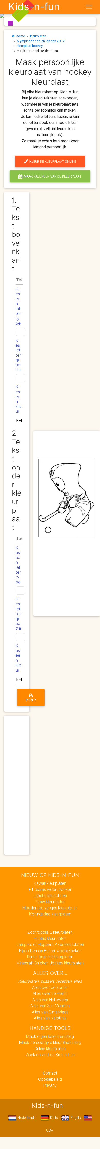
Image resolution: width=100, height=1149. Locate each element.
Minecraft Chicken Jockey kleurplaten (50, 962)
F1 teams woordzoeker (50, 889)
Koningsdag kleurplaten (50, 913)
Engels (75, 1117)
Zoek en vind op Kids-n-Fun (50, 1054)
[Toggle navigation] (89, 7)
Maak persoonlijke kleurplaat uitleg (50, 1042)
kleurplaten (38, 36)
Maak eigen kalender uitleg (50, 1036)
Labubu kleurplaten (50, 895)
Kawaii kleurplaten (50, 883)
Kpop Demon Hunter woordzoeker (50, 950)
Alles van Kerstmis (50, 1017)
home (20, 36)
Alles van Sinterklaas (50, 1011)
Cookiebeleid (50, 1079)
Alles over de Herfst (50, 993)
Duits (53, 1117)
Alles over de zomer (50, 987)
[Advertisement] (66, 585)
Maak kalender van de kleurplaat (52, 176)
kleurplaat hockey (30, 46)
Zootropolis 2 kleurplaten (50, 932)
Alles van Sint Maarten (50, 1005)
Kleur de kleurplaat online (52, 161)
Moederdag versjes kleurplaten (50, 907)
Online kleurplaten (50, 1048)
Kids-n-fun (34, 6)
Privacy (50, 1085)
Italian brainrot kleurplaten (50, 956)
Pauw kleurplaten (50, 901)
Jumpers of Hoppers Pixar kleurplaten (50, 944)
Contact (50, 1073)
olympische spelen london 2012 (41, 41)
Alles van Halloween (50, 999)
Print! (31, 700)
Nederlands (26, 1117)
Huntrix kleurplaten (50, 938)
